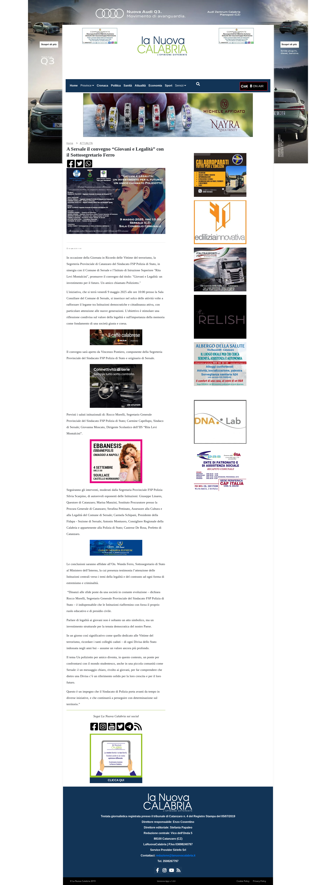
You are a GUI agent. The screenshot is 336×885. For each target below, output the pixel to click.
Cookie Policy (243, 881)
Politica (116, 85)
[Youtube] (171, 870)
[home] (162, 44)
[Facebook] (157, 870)
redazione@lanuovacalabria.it (175, 855)
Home (74, 85)
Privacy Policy (259, 881)
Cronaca (102, 85)
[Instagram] (164, 870)
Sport (168, 85)
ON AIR (258, 86)
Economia (155, 85)
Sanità (128, 85)
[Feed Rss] (178, 870)
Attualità (140, 85)
